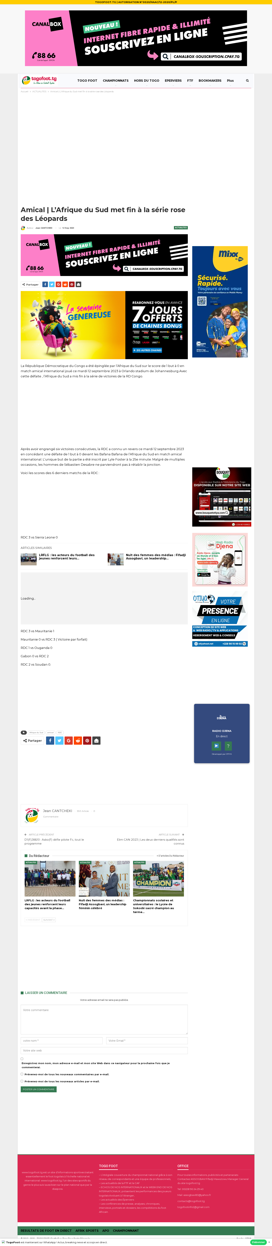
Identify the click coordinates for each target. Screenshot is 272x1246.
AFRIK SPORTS (87, 1230)
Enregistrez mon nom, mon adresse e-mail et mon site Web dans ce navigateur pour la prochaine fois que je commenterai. (96, 1065)
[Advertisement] (136, 121)
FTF (190, 80)
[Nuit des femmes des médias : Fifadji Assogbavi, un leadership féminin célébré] (116, 559)
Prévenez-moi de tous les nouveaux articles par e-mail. (62, 1081)
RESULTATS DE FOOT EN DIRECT (46, 1230)
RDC (60, 732)
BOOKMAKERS (210, 80)
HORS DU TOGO (146, 80)
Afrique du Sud (36, 732)
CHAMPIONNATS (116, 80)
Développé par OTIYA (222, 754)
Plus (230, 80)
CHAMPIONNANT (126, 1230)
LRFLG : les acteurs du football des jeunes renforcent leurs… (67, 556)
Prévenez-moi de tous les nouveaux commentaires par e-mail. (67, 1074)
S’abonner (258, 1242)
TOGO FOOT (87, 80)
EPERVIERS (173, 80)
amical (50, 732)
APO (105, 1230)
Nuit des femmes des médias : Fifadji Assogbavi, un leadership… (156, 556)
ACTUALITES (181, 228)
